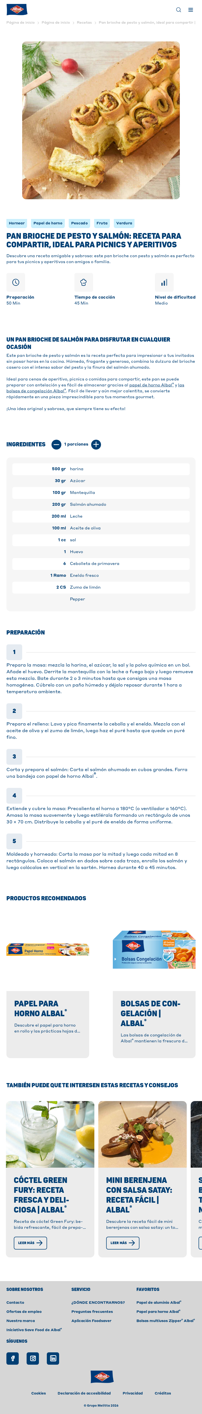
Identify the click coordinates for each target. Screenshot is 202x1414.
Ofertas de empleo (24, 1312)
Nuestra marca (20, 1321)
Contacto (15, 1303)
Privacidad (133, 1393)
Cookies (38, 1393)
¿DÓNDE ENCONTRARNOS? (98, 1303)
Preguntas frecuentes (92, 1312)
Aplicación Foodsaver (91, 1321)
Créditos (163, 1393)
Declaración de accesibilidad (84, 1393)
